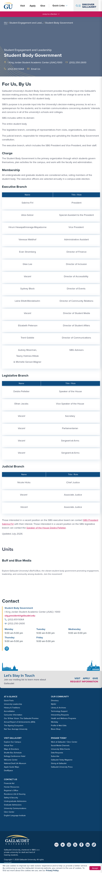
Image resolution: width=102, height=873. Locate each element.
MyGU (53, 704)
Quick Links (58, 5)
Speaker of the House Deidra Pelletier (46, 528)
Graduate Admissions (13, 804)
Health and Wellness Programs (63, 718)
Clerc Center (9, 812)
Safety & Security (11, 797)
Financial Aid (9, 783)
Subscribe (55, 756)
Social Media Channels (60, 745)
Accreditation (9, 711)
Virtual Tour (8, 745)
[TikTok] (94, 845)
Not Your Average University (15, 729)
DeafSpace (8, 770)
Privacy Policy (52, 870)
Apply (33, 5)
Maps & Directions (11, 749)
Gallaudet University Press (62, 767)
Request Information (84, 681)
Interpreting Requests (60, 714)
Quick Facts (9, 700)
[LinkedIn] (88, 845)
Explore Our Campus (12, 742)
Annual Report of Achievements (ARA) (19, 722)
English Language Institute (15, 815)
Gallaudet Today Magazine (61, 759)
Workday (54, 722)
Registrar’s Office (11, 790)
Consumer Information (13, 714)
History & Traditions (12, 707)
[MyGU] (56, 845)
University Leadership (13, 704)
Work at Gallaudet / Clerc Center (64, 742)
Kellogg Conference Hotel (14, 756)
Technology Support (59, 711)
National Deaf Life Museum (15, 763)
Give (42, 5)
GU (5, 22)
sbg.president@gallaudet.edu (20, 615)
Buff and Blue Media (16, 560)
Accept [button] (95, 868)
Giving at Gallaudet (58, 763)
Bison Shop (55, 729)
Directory (55, 700)
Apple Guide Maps (11, 767)
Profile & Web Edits (59, 725)
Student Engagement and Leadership (28, 50)
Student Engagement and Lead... (26, 22)
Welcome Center (11, 759)
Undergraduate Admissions (15, 801)
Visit (22, 5)
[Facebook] (81, 845)
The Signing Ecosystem (13, 725)
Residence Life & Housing (14, 794)
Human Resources (11, 787)
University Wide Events (60, 749)
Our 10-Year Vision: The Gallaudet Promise (21, 718)
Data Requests (57, 752)
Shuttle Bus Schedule (13, 752)
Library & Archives (58, 707)
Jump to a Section (49, 14)
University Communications (15, 808)
